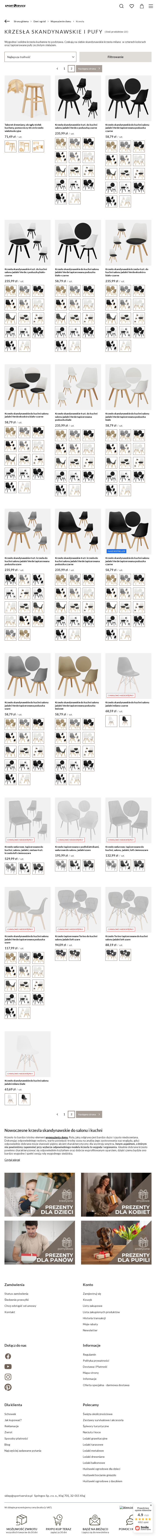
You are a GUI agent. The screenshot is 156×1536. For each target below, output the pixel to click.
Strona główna (21, 21)
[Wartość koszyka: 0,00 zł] (142, 6)
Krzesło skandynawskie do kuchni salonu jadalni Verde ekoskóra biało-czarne (27, 415)
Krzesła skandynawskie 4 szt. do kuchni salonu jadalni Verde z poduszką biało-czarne (26, 272)
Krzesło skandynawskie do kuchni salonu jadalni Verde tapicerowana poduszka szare (27, 705)
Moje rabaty (90, 1324)
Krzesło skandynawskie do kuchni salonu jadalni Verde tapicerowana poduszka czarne (127, 127)
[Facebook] (38, 1357)
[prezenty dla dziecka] (39, 1195)
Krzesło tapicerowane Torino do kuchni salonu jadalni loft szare (76, 938)
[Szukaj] (121, 6)
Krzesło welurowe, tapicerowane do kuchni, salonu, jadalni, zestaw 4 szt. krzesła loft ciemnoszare (24, 850)
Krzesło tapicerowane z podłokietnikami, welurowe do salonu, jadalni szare (77, 848)
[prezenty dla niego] (39, 1243)
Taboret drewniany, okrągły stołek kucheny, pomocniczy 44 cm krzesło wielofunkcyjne (24, 127)
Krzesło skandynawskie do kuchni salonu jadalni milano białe (27, 1082)
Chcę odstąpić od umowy (20, 1305)
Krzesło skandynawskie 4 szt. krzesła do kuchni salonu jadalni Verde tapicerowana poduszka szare (27, 561)
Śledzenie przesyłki (16, 1299)
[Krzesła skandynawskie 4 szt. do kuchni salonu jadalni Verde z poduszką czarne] (78, 98)
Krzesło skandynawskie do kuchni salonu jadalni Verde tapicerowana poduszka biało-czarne (77, 272)
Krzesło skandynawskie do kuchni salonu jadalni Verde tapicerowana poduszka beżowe (77, 705)
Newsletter (90, 1330)
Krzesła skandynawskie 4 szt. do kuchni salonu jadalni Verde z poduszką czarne (76, 126)
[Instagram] (38, 1377)
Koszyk (87, 1299)
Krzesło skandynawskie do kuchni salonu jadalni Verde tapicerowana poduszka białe (127, 416)
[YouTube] (38, 1367)
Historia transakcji (94, 1318)
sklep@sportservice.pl (18, 1495)
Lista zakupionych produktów (101, 1312)
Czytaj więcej (12, 1159)
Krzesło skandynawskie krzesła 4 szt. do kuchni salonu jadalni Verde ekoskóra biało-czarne (126, 272)
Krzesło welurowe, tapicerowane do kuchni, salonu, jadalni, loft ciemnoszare (126, 848)
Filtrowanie (116, 57)
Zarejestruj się (92, 1293)
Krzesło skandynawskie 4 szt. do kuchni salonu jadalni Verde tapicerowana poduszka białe (76, 416)
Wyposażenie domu (61, 21)
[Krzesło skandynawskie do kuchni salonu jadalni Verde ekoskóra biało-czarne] (28, 387)
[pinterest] (38, 1387)
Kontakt (9, 1312)
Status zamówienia (16, 1293)
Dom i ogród (40, 21)
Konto (88, 1284)
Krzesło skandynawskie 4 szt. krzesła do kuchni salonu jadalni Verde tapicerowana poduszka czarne (77, 561)
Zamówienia (14, 1284)
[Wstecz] (7, 21)
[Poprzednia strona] (57, 68)
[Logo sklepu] (15, 6)
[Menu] (151, 6)
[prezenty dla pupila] (116, 1243)
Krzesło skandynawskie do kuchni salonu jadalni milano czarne (127, 704)
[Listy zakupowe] (132, 6)
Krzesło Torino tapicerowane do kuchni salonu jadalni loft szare (126, 938)
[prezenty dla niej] (116, 1195)
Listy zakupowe (92, 1305)
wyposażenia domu (57, 1137)
